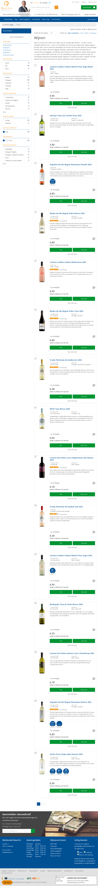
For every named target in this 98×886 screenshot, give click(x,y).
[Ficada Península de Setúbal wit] (42, 369)
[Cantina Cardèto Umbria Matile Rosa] (42, 272)
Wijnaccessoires (55, 853)
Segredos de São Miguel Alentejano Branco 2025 (70, 702)
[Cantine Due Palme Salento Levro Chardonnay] (42, 663)
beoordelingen (41, 882)
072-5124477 (75, 2)
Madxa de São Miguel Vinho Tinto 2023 (66, 311)
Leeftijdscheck (68, 871)
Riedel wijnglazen (24, 19)
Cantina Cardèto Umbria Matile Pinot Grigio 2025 (71, 555)
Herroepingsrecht (6, 873)
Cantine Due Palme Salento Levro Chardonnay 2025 (72, 653)
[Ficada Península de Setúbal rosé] (42, 516)
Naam (87, 33)
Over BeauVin (56, 19)
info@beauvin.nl (7, 852)
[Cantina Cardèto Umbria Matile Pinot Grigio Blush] (42, 76)
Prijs (81, 33)
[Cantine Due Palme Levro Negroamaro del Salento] (42, 467)
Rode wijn (53, 846)
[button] (53, 571)
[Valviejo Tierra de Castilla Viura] (42, 125)
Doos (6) (84, 103)
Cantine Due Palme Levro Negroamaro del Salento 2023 (71, 459)
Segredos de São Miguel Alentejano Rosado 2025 (71, 164)
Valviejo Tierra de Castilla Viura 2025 (65, 116)
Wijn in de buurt (55, 856)
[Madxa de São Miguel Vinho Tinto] (42, 321)
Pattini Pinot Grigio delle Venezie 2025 (66, 754)
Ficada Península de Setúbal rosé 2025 (66, 507)
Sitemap (42, 871)
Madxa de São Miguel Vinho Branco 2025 (67, 213)
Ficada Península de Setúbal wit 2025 (66, 360)
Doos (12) (84, 445)
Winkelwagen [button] (89, 7)
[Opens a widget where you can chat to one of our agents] (7, 882)
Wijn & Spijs (46, 19)
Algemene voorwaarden (54, 871)
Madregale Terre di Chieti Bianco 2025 (66, 604)
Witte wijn (53, 844)
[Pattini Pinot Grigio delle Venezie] (42, 764)
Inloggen (83, 2)
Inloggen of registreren (8, 871)
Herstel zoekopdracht (16, 37)
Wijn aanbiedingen (56, 848)
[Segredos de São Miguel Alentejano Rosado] (42, 174)
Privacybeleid (79, 871)
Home (11, 25)
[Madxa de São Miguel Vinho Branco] (42, 223)
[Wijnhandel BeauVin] (14, 6)
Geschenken (36, 19)
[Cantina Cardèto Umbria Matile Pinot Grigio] (42, 565)
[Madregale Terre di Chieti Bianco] (42, 614)
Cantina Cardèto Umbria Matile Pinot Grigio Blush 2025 (71, 68)
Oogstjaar (93, 33)
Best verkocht (73, 33)
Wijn (16, 19)
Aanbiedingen (8, 19)
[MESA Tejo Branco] (42, 418)
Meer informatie (72, 107)
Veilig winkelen (33, 871)
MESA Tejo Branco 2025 (60, 409)
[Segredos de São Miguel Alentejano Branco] (42, 712)
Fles (61, 103)
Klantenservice (92, 2)
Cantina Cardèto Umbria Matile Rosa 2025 (68, 262)
